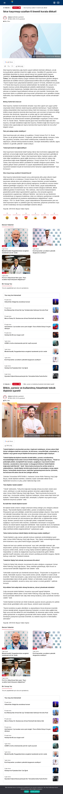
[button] (54, 2)
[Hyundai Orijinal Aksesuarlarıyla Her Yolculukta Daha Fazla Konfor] (31, 376)
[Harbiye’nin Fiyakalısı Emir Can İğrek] (31, 368)
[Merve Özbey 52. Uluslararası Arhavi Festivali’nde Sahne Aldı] (31, 318)
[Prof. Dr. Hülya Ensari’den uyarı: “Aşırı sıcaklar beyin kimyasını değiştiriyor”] (16, 267)
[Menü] (4, 2)
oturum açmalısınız (22, 288)
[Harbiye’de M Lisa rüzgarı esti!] (31, 335)
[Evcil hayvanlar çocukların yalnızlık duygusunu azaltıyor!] (47, 241)
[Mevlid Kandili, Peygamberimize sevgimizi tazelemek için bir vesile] (16, 241)
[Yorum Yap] (5, 66)
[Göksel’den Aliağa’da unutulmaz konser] (31, 302)
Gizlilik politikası (35, 791)
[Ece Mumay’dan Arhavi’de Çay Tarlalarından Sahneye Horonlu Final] (31, 310)
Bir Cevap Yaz (7, 284)
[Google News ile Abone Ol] (9, 62)
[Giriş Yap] (58, 2)
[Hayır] (61, 789)
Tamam (26, 791)
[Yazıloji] (12, 2)
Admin (10, 17)
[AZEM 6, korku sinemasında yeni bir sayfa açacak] (31, 343)
